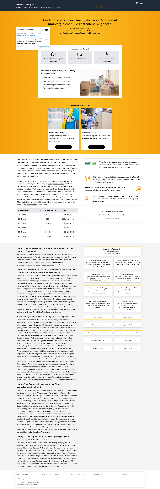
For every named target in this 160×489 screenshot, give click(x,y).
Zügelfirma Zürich (98, 348)
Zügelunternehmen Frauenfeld (127, 288)
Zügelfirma (127, 341)
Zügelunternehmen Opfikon (97, 260)
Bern (31, 7)
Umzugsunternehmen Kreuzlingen (127, 260)
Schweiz (19, 7)
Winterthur (50, 7)
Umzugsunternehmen (56, 184)
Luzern (42, 7)
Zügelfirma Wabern (127, 301)
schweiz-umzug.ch (25, 4)
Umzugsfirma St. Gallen (127, 325)
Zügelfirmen (32, 369)
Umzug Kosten (127, 317)
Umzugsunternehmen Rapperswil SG (127, 333)
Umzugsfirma (42, 340)
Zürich (58, 7)
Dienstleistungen (22, 474)
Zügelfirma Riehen (98, 274)
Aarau (26, 7)
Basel (36, 7)
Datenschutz (124, 474)
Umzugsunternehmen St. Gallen (98, 333)
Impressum (98, 474)
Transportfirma (31, 205)
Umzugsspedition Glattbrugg (98, 288)
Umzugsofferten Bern (97, 341)
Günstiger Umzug (98, 317)
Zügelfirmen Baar (127, 274)
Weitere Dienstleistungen (51, 474)
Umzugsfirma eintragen (76, 474)
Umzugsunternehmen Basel (97, 301)
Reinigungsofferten (98, 325)
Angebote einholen (63, 147)
